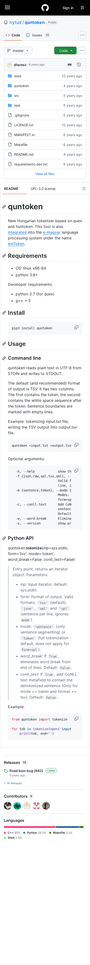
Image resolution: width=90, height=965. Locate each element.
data (17, 76)
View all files (45, 174)
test (17, 105)
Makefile (20, 145)
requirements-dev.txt (31, 164)
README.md (24, 154)
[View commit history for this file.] (79, 64)
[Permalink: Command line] (4, 358)
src (16, 96)
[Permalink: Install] (4, 312)
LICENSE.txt (23, 125)
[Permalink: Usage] (4, 343)
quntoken (35, 22)
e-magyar (51, 232)
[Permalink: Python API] (4, 538)
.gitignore (21, 115)
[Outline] (84, 188)
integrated (17, 232)
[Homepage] (45, 7)
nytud (15, 22)
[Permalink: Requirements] (4, 255)
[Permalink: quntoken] (4, 206)
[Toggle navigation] (7, 7)
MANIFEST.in (24, 135)
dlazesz (20, 65)
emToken (16, 243)
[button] (76, 327)
